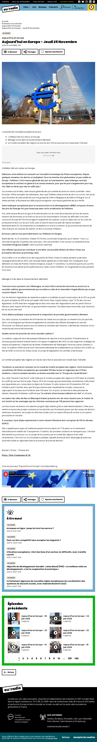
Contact (18, 715)
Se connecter (79, 7)
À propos (5, 2)
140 (77, 658)
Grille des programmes (21, 2)
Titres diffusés (38, 2)
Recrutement (20, 717)
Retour (11, 672)
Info (34, 7)
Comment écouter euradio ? (58, 726)
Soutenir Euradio (67, 2)
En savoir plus (51, 738)
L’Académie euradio (23, 720)
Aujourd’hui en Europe (11, 26)
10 (59, 658)
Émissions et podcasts (12, 23)
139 (70, 658)
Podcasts (53, 7)
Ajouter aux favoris (54, 52)
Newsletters (52, 2)
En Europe (6, 33)
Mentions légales (21, 722)
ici (56, 466)
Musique (42, 7)
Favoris (67, 7)
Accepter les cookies (84, 737)
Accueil (5, 21)
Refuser (66, 737)
